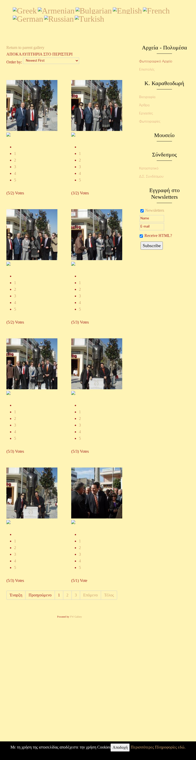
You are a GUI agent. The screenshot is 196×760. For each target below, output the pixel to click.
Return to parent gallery (25, 47)
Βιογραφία (147, 97)
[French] (156, 10)
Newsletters (154, 210)
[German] (28, 18)
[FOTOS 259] (73, 263)
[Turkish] (89, 18)
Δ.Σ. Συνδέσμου (151, 176)
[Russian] (59, 18)
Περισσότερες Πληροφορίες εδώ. (158, 747)
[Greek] (25, 10)
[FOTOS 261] (8, 392)
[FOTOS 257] (73, 134)
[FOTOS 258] (8, 263)
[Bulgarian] (94, 10)
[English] (127, 10)
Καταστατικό (148, 168)
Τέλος (109, 595)
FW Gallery (76, 616)
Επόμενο (90, 595)
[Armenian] (56, 10)
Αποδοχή (120, 747)
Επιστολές (146, 69)
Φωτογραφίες (149, 121)
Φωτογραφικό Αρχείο (155, 61)
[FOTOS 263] (8, 521)
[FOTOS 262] (73, 392)
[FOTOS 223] (73, 521)
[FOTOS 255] (8, 134)
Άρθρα (144, 105)
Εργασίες (146, 113)
